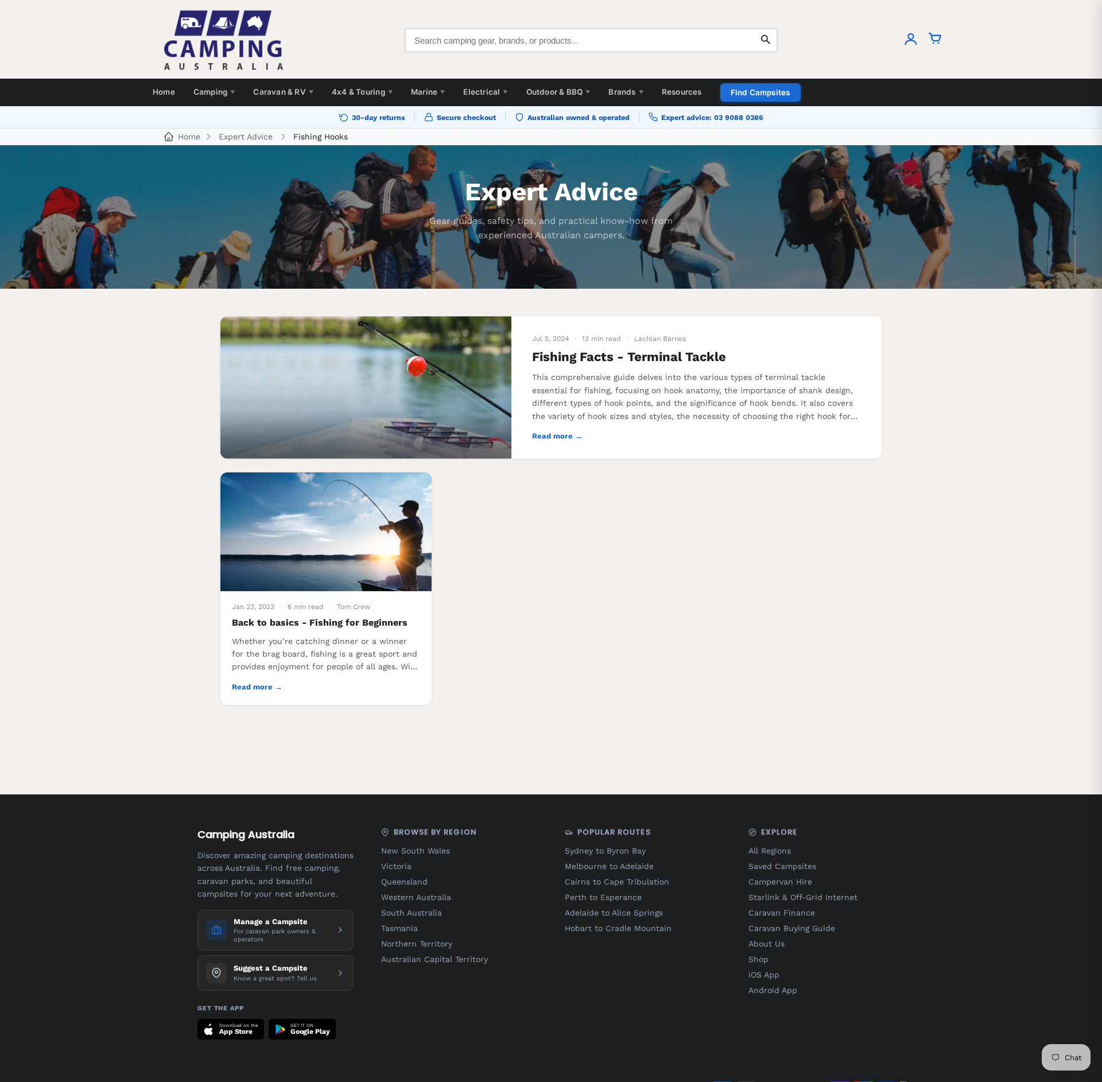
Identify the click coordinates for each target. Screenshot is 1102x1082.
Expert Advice (246, 136)
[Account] (911, 40)
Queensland (404, 881)
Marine (428, 91)
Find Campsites (760, 92)
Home (164, 91)
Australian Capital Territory (434, 959)
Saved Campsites (782, 866)
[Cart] (935, 40)
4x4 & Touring (362, 91)
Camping (214, 91)
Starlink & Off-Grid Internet (802, 897)
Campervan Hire (780, 881)
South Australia (411, 912)
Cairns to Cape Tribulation (617, 881)
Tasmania (399, 928)
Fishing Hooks (320, 136)
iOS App (763, 974)
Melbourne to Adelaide (609, 866)
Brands (625, 91)
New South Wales (415, 850)
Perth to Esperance (603, 897)
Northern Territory (416, 943)
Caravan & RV (283, 91)
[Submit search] (765, 40)
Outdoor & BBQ (558, 91)
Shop (758, 959)
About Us (766, 943)
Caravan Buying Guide (791, 928)
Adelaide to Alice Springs (614, 912)
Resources (682, 91)
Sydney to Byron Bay (605, 850)
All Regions (769, 850)
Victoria (396, 866)
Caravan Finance (781, 912)
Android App (772, 990)
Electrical (485, 91)
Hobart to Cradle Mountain (618, 928)
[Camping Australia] (224, 40)
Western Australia (416, 897)
